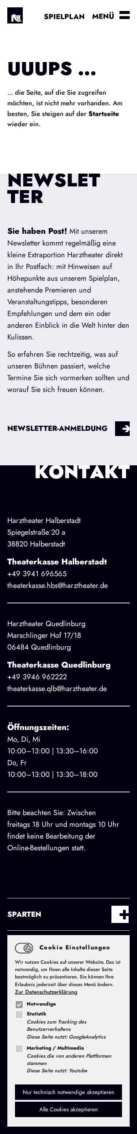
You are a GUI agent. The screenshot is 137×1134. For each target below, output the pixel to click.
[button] (68, 914)
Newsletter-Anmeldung (57, 428)
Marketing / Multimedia (55, 1047)
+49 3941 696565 (36, 573)
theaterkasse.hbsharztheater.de (57, 585)
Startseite (103, 114)
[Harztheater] (18, 18)
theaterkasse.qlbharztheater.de (57, 688)
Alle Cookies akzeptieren (68, 1109)
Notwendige (41, 1003)
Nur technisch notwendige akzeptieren (68, 1092)
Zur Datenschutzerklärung (46, 992)
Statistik (36, 1013)
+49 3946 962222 (37, 677)
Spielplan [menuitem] (64, 16)
